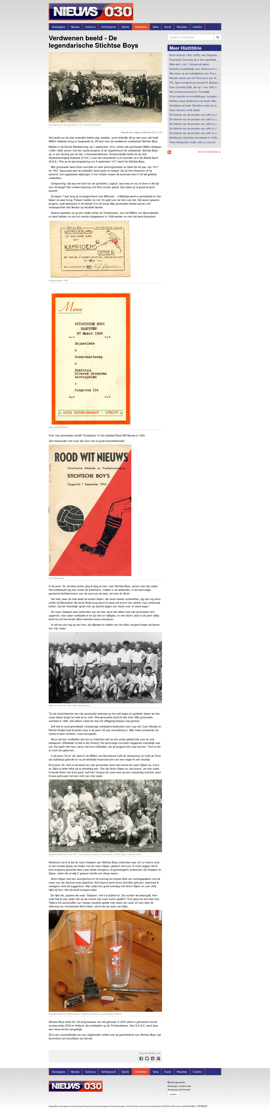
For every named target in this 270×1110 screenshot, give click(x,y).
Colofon (197, 27)
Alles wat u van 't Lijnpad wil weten (189, 64)
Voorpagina (58, 27)
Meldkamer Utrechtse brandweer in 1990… (194, 137)
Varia (156, 27)
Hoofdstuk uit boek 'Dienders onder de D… (194, 105)
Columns (90, 27)
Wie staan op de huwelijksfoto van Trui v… (194, 73)
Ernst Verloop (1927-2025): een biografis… (194, 55)
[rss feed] (169, 152)
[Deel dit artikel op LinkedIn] (152, 1059)
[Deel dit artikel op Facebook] (141, 1059)
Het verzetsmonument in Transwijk (189, 92)
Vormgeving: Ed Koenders (179, 1089)
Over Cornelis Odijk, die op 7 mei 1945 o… (194, 87)
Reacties (182, 27)
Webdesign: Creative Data (179, 1086)
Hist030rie (141, 27)
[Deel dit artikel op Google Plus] (157, 1059)
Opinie (125, 27)
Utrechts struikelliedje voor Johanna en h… (194, 69)
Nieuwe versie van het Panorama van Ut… (194, 78)
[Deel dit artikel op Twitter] (146, 1059)
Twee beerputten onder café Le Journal (192, 142)
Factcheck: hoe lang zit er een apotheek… (194, 59)
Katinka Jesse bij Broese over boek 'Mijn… (194, 101)
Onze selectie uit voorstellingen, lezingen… (194, 96)
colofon (173, 1094)
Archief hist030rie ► (209, 151)
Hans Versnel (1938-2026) (184, 110)
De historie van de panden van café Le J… (194, 114)
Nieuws (75, 27)
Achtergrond (108, 27)
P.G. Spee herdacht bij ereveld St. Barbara (194, 82)
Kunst (167, 27)
